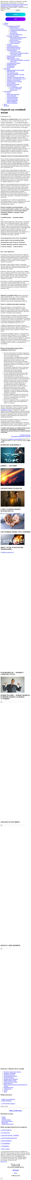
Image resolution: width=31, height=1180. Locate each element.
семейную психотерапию (15, 439)
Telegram (15, 14)
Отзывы (4, 1118)
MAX (15, 19)
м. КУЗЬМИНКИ (5, 1143)
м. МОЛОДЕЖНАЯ (6, 1140)
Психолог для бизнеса (10, 1073)
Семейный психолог (6, 409)
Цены (5, 1091)
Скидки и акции (6, 1119)
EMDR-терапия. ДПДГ (10, 1080)
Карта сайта (5, 1122)
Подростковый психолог (10, 1076)
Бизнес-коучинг (8, 1083)
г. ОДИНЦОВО (5, 1146)
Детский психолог (9, 1077)
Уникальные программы (10, 1081)
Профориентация (8, 1087)
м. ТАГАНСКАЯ (5, 1132)
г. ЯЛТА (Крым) (5, 1149)
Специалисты (7, 1089)
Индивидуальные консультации (12, 1072)
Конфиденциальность (7, 1124)
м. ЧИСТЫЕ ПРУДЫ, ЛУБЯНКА (10, 1135)
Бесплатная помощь (7, 1121)
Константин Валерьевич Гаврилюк (20, 436)
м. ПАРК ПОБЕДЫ (6, 1130)
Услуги (6, 1090)
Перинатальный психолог (11, 1079)
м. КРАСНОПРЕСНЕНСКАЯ (9, 1138)
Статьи (3, 1117)
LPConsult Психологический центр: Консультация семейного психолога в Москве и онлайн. (14, 5)
